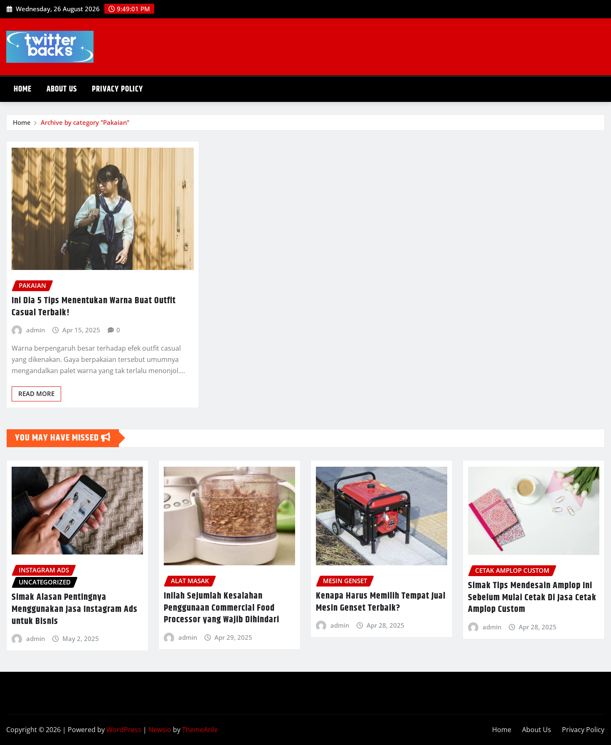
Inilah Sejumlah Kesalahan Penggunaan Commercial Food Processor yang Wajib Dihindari (221, 608)
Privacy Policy (117, 89)
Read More (36, 393)
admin (35, 330)
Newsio (159, 729)
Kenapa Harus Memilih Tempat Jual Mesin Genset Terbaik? (381, 602)
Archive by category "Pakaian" (85, 122)
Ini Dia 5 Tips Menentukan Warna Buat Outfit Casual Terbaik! (94, 307)
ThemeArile (200, 729)
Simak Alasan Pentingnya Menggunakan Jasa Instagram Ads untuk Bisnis (75, 609)
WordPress (123, 729)
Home (23, 89)
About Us (62, 89)
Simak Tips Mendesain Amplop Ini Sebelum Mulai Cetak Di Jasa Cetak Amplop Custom (532, 597)
